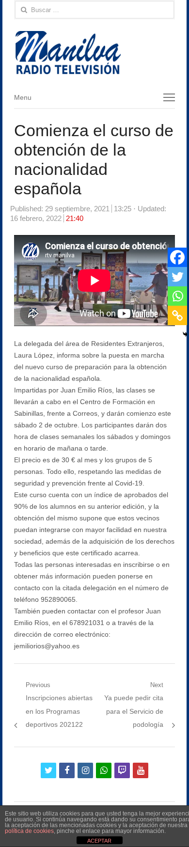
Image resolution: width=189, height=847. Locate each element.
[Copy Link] (177, 315)
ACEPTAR (99, 841)
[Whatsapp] (177, 296)
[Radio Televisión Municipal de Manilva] (94, 52)
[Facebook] (177, 257)
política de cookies (29, 831)
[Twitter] (177, 276)
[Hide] (185, 334)
